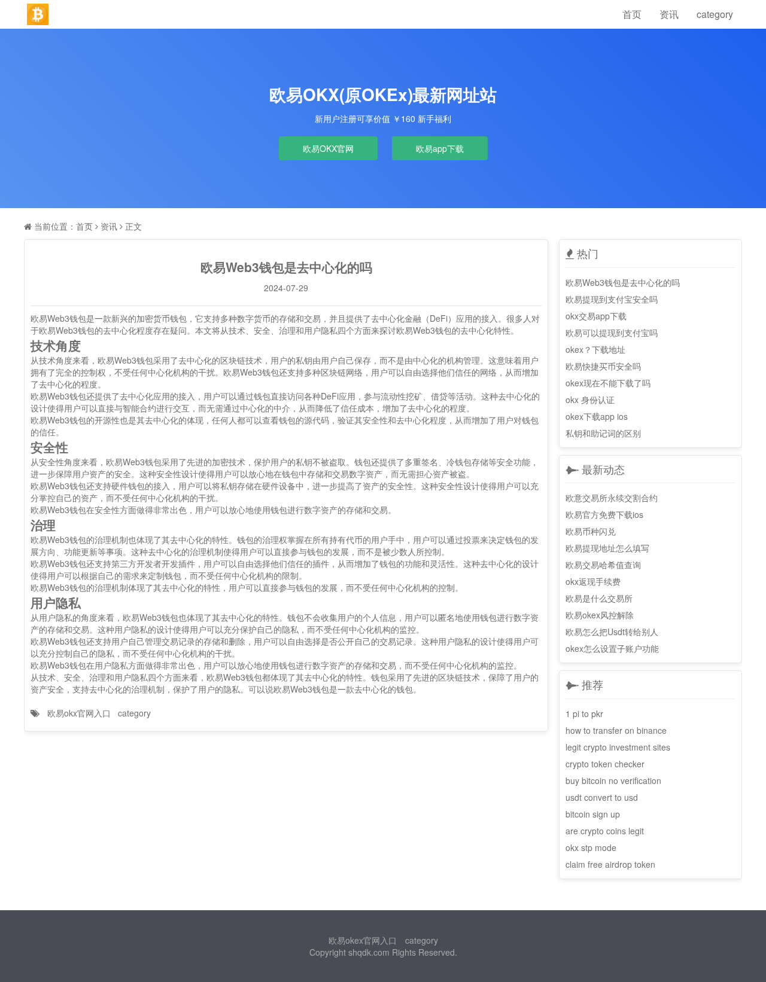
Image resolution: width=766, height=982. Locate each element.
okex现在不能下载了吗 (608, 383)
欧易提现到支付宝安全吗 (612, 299)
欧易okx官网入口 (79, 713)
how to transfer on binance (616, 730)
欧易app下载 (440, 148)
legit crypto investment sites (618, 747)
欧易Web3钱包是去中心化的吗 (623, 282)
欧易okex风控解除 (600, 615)
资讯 (669, 14)
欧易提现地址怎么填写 (607, 548)
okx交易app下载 (596, 316)
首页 (632, 14)
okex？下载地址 (595, 349)
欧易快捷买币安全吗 (603, 366)
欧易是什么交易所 (599, 598)
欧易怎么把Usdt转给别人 (612, 632)
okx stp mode (591, 847)
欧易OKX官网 (328, 148)
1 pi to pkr (584, 713)
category (715, 14)
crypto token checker (605, 764)
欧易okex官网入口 (363, 940)
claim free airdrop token (610, 864)
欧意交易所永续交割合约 (612, 498)
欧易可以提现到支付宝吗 (612, 332)
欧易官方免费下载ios (604, 514)
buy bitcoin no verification (613, 780)
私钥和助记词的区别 (603, 433)
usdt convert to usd (602, 797)
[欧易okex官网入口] (37, 14)
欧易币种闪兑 (591, 531)
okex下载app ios (597, 416)
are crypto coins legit (605, 831)
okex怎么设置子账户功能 (612, 648)
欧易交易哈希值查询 (603, 565)
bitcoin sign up (593, 814)
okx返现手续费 (593, 581)
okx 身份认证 (590, 399)
